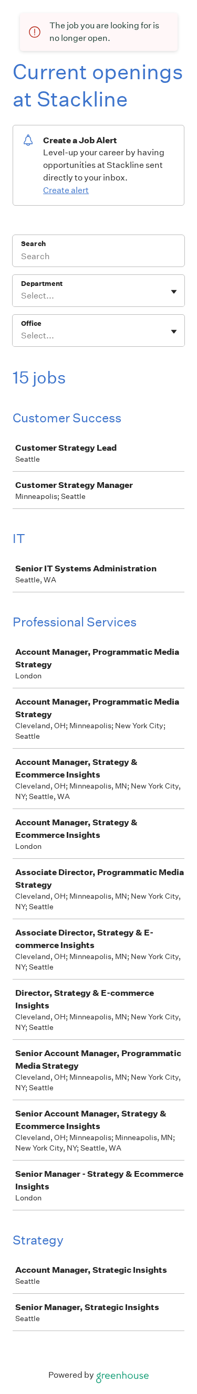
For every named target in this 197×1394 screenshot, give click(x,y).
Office (31, 323)
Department (42, 283)
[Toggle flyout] (174, 291)
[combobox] (22, 296)
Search (33, 243)
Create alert (66, 190)
